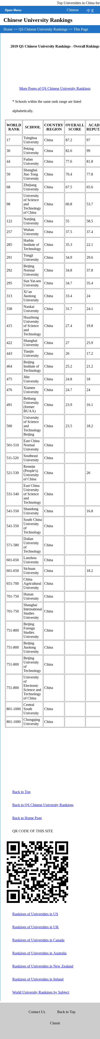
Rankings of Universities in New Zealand (42, 966)
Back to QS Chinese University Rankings (42, 805)
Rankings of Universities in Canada (38, 940)
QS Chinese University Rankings (43, 29)
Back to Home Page (27, 818)
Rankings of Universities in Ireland (37, 979)
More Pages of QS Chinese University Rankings (54, 88)
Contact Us (37, 1012)
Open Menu (13, 10)
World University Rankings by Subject (40, 992)
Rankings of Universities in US (35, 914)
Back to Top (21, 792)
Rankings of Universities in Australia (39, 953)
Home (8, 29)
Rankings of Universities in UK (35, 927)
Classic (55, 1023)
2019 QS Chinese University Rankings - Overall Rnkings (54, 46)
